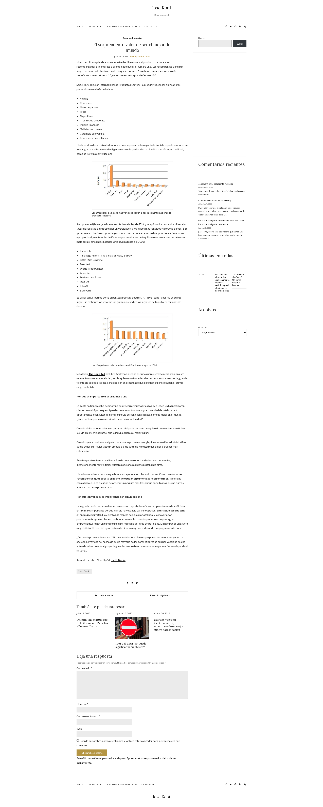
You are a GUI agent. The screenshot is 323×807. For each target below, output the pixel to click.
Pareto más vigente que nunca (213, 224)
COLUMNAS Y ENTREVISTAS (121, 26)
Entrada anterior (104, 595)
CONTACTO (150, 26)
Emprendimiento (132, 38)
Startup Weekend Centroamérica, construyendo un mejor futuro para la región (169, 624)
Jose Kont (161, 8)
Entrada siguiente (160, 595)
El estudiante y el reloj (222, 183)
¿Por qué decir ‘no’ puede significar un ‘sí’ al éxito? (130, 645)
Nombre (82, 704)
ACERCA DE (95, 26)
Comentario (84, 668)
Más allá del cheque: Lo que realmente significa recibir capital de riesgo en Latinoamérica (222, 282)
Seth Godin (84, 571)
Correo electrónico (88, 716)
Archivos (202, 327)
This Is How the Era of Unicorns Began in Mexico (238, 280)
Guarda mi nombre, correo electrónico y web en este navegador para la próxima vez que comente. (128, 743)
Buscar (201, 38)
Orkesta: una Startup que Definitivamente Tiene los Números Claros (92, 623)
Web (79, 728)
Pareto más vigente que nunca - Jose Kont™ (219, 220)
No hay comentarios (140, 56)
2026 (201, 274)
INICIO (80, 26)
